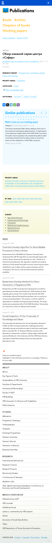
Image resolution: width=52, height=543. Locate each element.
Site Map (44, 537)
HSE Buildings (8, 397)
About (6, 367)
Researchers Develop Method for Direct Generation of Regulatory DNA (21, 283)
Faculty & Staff (9, 392)
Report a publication (9, 38)
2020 (7, 202)
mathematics (9, 186)
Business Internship (10, 449)
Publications (21, 10)
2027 (14, 199)
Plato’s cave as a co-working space (21, 122)
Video (5, 524)
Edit (48, 540)
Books (7, 20)
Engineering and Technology (17, 220)
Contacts (17, 537)
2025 (23, 199)
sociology (18, 186)
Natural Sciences (13, 228)
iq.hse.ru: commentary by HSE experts (17, 511)
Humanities (11, 223)
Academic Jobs (8, 481)
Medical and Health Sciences (18, 225)
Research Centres (10, 465)
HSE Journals (8, 503)
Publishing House (9, 507)
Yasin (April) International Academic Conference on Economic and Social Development (23, 486)
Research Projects (10, 469)
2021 (40, 199)
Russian (16, 86)
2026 (18, 199)
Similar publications (20, 113)
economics (24, 181)
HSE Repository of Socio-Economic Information (21, 528)
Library (5, 515)
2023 (31, 199)
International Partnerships (13, 388)
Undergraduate (9, 424)
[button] (6, 117)
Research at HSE (22, 38)
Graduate (6, 429)
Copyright (25, 537)
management (38, 183)
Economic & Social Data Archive (15, 520)
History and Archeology (10, 76)
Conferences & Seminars (12, 477)
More (20, 202)
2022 (36, 199)
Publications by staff (11, 499)
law (31, 183)
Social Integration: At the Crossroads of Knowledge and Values (21, 318)
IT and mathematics (22, 183)
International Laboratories (13, 460)
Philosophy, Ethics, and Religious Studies (32, 73)
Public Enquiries (9, 405)
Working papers (15, 30)
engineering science (36, 181)
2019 (11, 202)
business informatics (12, 181)
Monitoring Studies (10, 473)
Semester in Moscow (11, 445)
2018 (15, 202)
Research (8, 456)
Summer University (10, 437)
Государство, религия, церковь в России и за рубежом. (21, 62)
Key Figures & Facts (10, 376)
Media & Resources (13, 495)
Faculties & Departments (12, 384)
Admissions (7, 416)
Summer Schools (9, 441)
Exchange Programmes (11, 433)
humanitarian (9, 183)
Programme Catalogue (11, 420)
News (5, 239)
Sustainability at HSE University (15, 380)
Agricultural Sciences (14, 218)
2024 (27, 199)
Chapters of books (16, 25)
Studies (7, 412)
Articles (19, 20)
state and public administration (34, 186)
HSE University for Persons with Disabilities (19, 401)
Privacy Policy (35, 537)
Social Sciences (13, 230)
